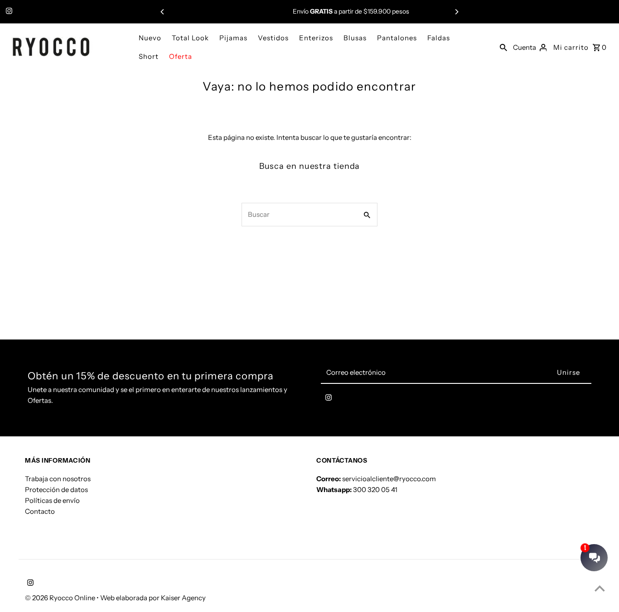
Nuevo (150, 37)
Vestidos (273, 37)
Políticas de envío (52, 500)
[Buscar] (503, 47)
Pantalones (397, 37)
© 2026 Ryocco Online (61, 597)
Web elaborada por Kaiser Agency (153, 597)
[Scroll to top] (600, 588)
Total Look (190, 37)
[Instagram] (8, 12)
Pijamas (233, 37)
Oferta (180, 56)
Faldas (438, 37)
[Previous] (162, 12)
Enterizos (316, 37)
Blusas (355, 37)
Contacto (40, 511)
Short (149, 56)
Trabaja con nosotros (58, 478)
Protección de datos (56, 489)
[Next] (456, 12)
